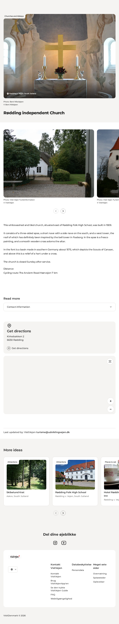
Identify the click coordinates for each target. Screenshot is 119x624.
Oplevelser (98, 581)
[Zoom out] (110, 409)
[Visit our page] (55, 542)
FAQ (53, 594)
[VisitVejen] (15, 557)
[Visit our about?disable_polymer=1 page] (63, 542)
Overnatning (100, 573)
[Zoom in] (110, 401)
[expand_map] (110, 361)
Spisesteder (99, 577)
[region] (59, 385)
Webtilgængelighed (61, 598)
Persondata (78, 570)
